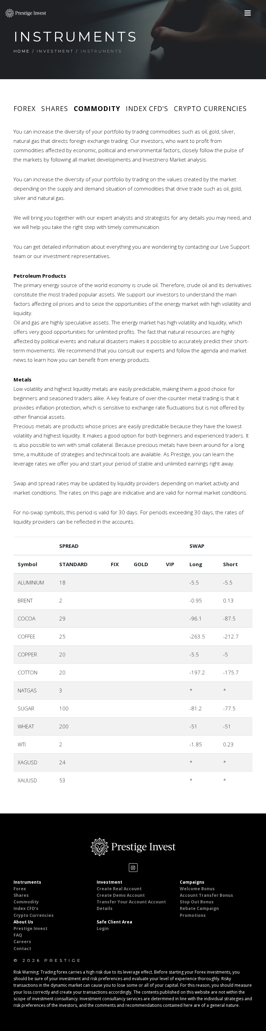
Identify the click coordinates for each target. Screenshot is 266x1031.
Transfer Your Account (122, 902)
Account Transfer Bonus (206, 895)
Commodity (97, 108)
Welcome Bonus (197, 889)
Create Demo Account (121, 895)
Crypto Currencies (210, 108)
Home (22, 51)
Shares (54, 108)
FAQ (18, 935)
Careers (22, 942)
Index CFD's (147, 108)
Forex (25, 108)
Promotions (193, 915)
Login (103, 928)
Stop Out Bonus (197, 902)
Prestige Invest (30, 928)
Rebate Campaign (199, 908)
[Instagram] (133, 867)
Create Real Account (119, 889)
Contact (22, 948)
